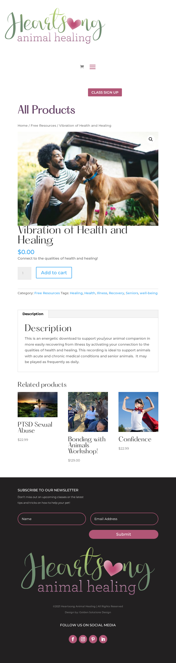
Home (23, 125)
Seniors (132, 293)
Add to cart (54, 272)
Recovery (116, 293)
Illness (102, 293)
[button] (151, 139)
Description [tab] (32, 314)
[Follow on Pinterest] (93, 639)
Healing (76, 293)
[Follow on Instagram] (83, 639)
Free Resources (43, 125)
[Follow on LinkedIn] (103, 639)
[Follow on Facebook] (73, 639)
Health (89, 293)
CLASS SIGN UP (104, 92)
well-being (149, 293)
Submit (123, 534)
